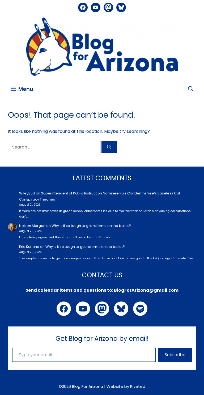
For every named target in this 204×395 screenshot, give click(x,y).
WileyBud (27, 193)
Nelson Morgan (32, 225)
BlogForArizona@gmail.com (146, 290)
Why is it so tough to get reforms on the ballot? (91, 225)
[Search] (109, 147)
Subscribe (175, 355)
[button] (191, 89)
